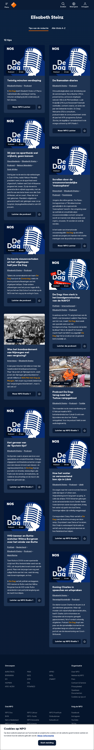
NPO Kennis (32, 724)
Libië (81, 485)
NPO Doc (9, 713)
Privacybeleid (76, 687)
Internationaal (68, 306)
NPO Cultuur (32, 713)
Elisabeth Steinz (14, 86)
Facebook (75, 713)
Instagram (75, 716)
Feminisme (67, 195)
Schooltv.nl (53, 720)
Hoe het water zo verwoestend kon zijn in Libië (62, 476)
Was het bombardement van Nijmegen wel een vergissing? (22, 352)
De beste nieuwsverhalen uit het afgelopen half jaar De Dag (22, 262)
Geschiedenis (13, 161)
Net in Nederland (11, 720)
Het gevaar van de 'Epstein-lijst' (17, 444)
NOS (29, 675)
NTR (29, 679)
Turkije (82, 403)
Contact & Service (78, 683)
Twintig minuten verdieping (24, 80)
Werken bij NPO (77, 675)
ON (28, 683)
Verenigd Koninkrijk (61, 599)
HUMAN (8, 683)
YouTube (74, 720)
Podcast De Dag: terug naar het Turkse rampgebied (64, 395)
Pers (73, 679)
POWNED (31, 687)
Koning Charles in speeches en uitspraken (67, 589)
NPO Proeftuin (55, 713)
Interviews (12, 361)
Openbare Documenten (76, 691)
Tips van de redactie (38, 28)
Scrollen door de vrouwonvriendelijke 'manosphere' (65, 182)
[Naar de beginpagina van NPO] (13, 5)
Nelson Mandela (24, 165)
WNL (51, 675)
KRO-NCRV (9, 687)
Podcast (28, 86)
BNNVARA (9, 675)
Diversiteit (57, 191)
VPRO (51, 672)
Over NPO (75, 672)
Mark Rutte (12, 555)
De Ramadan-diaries (65, 80)
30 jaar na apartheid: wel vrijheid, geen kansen (22, 155)
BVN (7, 716)
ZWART (52, 679)
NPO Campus (10, 724)
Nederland (21, 547)
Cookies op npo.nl (78, 697)
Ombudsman (54, 716)
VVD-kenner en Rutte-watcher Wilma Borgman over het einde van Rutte (22, 538)
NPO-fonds (32, 716)
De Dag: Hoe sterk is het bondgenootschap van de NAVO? (66, 297)
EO (6, 679)
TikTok (73, 724)
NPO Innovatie (33, 720)
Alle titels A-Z (58, 28)
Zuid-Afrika (12, 169)
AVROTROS (9, 672)
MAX (29, 672)
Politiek (56, 306)
